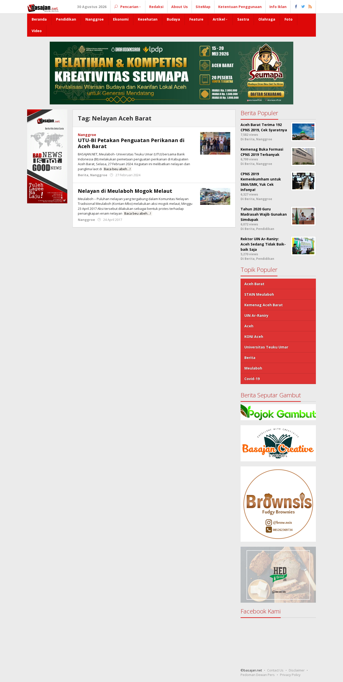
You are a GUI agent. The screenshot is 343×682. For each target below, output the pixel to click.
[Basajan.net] (43, 7)
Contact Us (275, 670)
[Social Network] (303, 7)
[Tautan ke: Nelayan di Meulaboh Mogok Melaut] (215, 196)
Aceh (248, 326)
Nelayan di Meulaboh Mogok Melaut (125, 191)
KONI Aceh (253, 336)
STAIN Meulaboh (259, 294)
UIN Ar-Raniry (256, 315)
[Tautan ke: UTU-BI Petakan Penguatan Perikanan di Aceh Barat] (215, 143)
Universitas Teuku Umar (266, 347)
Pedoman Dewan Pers (258, 674)
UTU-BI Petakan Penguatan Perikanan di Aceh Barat (131, 143)
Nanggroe (87, 134)
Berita (83, 175)
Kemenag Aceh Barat (263, 304)
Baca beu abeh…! (117, 169)
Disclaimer (297, 670)
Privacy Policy (290, 674)
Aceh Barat (254, 283)
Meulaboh (253, 368)
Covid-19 (252, 378)
